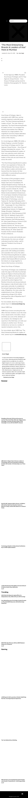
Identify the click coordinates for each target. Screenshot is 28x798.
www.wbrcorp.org (20, 334)
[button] (7, 21)
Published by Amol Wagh (8, 377)
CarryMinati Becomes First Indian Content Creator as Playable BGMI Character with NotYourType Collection (13, 602)
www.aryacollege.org (18, 304)
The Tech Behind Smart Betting (9, 740)
